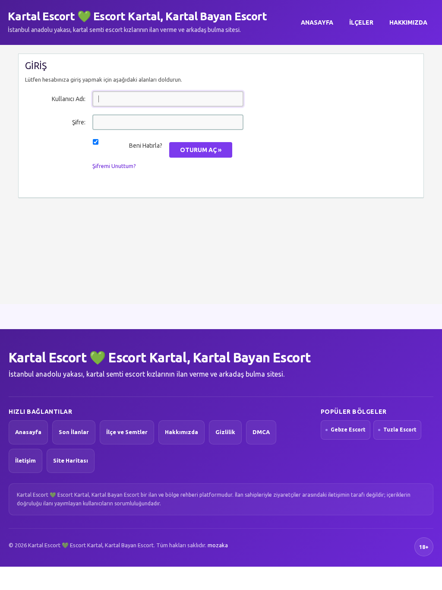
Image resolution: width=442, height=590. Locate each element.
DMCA (261, 432)
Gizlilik (225, 432)
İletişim (25, 460)
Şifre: (78, 122)
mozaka (218, 545)
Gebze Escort (348, 429)
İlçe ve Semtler (127, 432)
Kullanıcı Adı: (68, 98)
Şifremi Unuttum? (114, 166)
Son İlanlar (74, 432)
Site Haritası (70, 460)
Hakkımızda (408, 22)
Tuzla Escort (400, 429)
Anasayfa (317, 22)
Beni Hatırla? (145, 145)
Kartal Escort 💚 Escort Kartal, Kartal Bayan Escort (137, 16)
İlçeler (361, 22)
